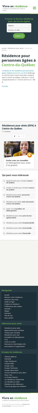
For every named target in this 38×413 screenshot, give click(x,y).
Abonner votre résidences (13, 297)
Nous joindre (8, 318)
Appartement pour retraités (14, 330)
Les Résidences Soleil (11, 382)
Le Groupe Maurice (11, 377)
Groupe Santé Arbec (11, 370)
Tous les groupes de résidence (15, 386)
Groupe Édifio (9, 363)
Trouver (18, 36)
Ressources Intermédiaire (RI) (15, 344)
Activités (7, 309)
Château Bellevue (10, 357)
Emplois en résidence (11, 304)
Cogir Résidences (10, 361)
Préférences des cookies (13, 306)
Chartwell (7, 359)
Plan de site (8, 316)
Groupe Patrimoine (11, 368)
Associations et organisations (14, 346)
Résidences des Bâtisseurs (14, 384)
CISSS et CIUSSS (10, 342)
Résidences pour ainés (12, 328)
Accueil (4, 48)
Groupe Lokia (9, 366)
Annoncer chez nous (11, 299)
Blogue (6, 311)
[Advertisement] (19, 103)
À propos (7, 313)
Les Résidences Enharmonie (14, 379)
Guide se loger (9, 302)
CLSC (6, 339)
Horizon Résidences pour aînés (15, 373)
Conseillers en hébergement (14, 337)
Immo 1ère (8, 375)
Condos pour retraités (12, 333)
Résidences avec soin (11, 335)
